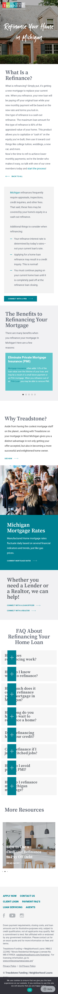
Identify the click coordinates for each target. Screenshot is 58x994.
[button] (23, 394)
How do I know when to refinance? (21, 674)
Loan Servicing (13, 907)
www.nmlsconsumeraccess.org (18, 961)
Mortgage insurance (17, 368)
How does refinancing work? (21, 657)
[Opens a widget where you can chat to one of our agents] (47, 989)
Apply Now (10, 895)
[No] (55, 985)
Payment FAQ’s (31, 901)
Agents (30, 907)
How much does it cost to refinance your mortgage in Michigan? (20, 694)
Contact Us (27, 895)
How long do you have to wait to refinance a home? (21, 716)
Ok (29, 990)
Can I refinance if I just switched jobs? (21, 751)
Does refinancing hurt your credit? (19, 734)
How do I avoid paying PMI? (17, 767)
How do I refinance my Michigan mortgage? (21, 786)
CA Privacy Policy (27, 966)
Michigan (15, 192)
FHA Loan (15, 381)
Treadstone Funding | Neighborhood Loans (13, 5)
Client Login (11, 901)
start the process (37, 168)
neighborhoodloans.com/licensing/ (33, 954)
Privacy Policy (9, 966)
